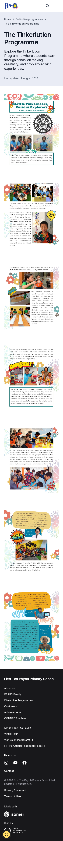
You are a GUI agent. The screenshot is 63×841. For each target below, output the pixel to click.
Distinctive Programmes (18, 700)
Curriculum (10, 706)
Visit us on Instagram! (17, 740)
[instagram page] (6, 763)
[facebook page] (24, 763)
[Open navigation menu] (56, 6)
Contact (9, 770)
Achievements (13, 712)
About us (9, 688)
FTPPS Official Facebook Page (23, 745)
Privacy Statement (15, 790)
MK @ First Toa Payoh (17, 728)
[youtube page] (15, 763)
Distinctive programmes (29, 19)
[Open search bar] (47, 6)
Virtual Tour (11, 733)
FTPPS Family (12, 694)
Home (7, 19)
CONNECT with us (15, 718)
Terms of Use (12, 796)
